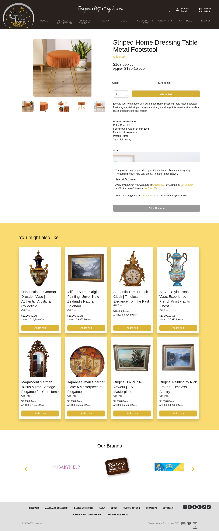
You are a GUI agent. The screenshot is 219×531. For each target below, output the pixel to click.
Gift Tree (119, 56)
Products (34, 508)
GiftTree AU (187, 185)
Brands (206, 21)
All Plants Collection (64, 22)
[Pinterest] (209, 507)
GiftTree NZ (158, 185)
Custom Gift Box (145, 22)
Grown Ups (165, 21)
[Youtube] (194, 507)
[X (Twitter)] (190, 507)
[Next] (193, 469)
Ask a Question (121, 206)
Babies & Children (85, 22)
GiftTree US (150, 188)
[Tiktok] (204, 507)
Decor (125, 21)
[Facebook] (185, 507)
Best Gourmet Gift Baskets (87, 515)
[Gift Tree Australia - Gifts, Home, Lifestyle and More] (18, 27)
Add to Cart (166, 94)
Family (105, 21)
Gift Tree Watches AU (117, 515)
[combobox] (165, 83)
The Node (146, 195)
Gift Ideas (185, 21)
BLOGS (44, 21)
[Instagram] (199, 507)
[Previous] (26, 469)
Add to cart (40, 328)
